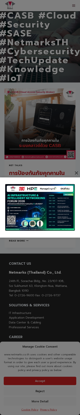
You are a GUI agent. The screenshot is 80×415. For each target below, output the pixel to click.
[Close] (76, 172)
